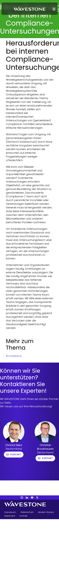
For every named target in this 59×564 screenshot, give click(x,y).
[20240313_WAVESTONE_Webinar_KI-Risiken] (29, 8)
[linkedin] (27, 497)
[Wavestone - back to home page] (29, 504)
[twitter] (37, 497)
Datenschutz (27, 512)
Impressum (10, 512)
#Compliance (14, 356)
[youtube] (32, 497)
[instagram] (22, 497)
